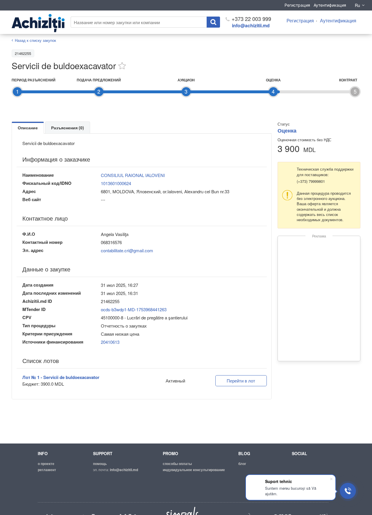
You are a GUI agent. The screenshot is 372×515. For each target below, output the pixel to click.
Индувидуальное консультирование (194, 469)
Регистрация (297, 5)
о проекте (46, 463)
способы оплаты (177, 463)
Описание (28, 127)
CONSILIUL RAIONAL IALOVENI (133, 175)
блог (242, 463)
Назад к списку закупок (35, 40)
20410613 (110, 342)
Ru (357, 5)
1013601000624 (116, 183)
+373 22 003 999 (250, 18)
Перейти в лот (241, 381)
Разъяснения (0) (67, 127)
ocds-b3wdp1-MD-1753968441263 (134, 309)
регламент (47, 469)
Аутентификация (330, 5)
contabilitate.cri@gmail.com (127, 250)
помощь (100, 463)
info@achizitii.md (251, 25)
